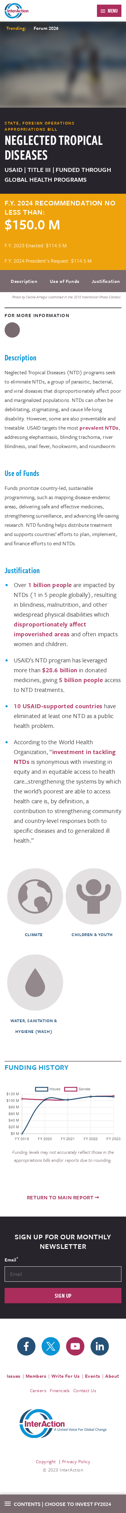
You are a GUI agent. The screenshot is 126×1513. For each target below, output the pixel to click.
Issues (13, 1375)
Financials (60, 1390)
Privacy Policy (76, 1461)
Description (24, 281)
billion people (82, 679)
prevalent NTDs (99, 427)
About (112, 1375)
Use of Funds (65, 281)
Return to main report (60, 1197)
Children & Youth (92, 934)
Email (11, 1259)
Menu (113, 10)
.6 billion (65, 669)
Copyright (46, 1461)
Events (92, 1375)
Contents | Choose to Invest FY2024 (62, 1503)
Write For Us (65, 1375)
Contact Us (84, 1390)
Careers (38, 1390)
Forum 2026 (46, 28)
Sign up (63, 1295)
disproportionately (41, 624)
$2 (45, 669)
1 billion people (50, 584)
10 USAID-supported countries (58, 705)
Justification (106, 281)
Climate (34, 934)
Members (36, 1375)
